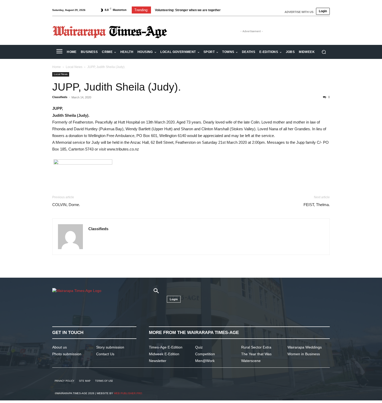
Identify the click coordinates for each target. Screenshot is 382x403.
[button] (324, 52)
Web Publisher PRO (128, 393)
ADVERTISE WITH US (299, 11)
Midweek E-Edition (164, 354)
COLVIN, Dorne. (66, 204)
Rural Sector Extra (256, 347)
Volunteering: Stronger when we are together (188, 10)
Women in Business (303, 354)
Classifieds (59, 97)
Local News (74, 67)
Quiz (199, 347)
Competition (205, 354)
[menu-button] (59, 52)
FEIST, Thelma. (317, 204)
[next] (238, 10)
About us (59, 347)
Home (56, 67)
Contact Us (105, 354)
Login (323, 11)
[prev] (230, 10)
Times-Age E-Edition (165, 347)
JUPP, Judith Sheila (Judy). (116, 87)
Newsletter (157, 361)
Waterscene (251, 361)
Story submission (110, 347)
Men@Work (205, 361)
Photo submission (66, 354)
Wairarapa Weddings (304, 347)
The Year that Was (256, 354)
